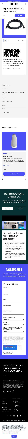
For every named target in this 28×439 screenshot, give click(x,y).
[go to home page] (14, 4)
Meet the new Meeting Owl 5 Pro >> (14, 1)
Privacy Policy (17, 343)
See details (6, 165)
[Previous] (2, 179)
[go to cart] (25, 4)
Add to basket (14, 173)
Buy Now (20, 15)
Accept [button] (14, 436)
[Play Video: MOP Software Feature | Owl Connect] (14, 226)
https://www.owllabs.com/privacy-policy (10, 432)
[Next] (25, 179)
